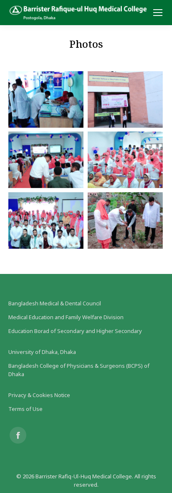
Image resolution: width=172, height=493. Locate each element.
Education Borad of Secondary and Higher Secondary (75, 331)
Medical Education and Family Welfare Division (66, 317)
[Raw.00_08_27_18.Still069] (45, 160)
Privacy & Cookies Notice (39, 395)
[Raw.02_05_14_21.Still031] (45, 220)
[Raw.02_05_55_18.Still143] (125, 220)
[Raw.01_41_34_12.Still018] (125, 160)
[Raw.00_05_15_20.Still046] (125, 99)
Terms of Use (25, 409)
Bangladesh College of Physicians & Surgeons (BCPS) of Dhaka (78, 370)
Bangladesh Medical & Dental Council (54, 303)
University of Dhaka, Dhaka (42, 352)
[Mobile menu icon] (158, 12)
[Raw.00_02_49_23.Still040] (45, 99)
